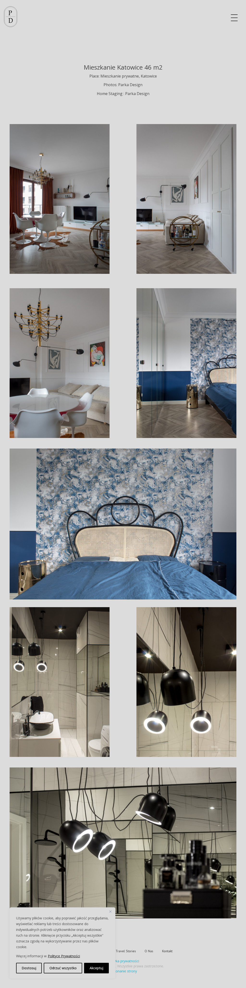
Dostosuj (29, 968)
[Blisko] (110, 911)
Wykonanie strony (123, 971)
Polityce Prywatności (64, 956)
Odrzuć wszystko (63, 968)
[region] (62, 942)
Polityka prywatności (123, 961)
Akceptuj (96, 968)
